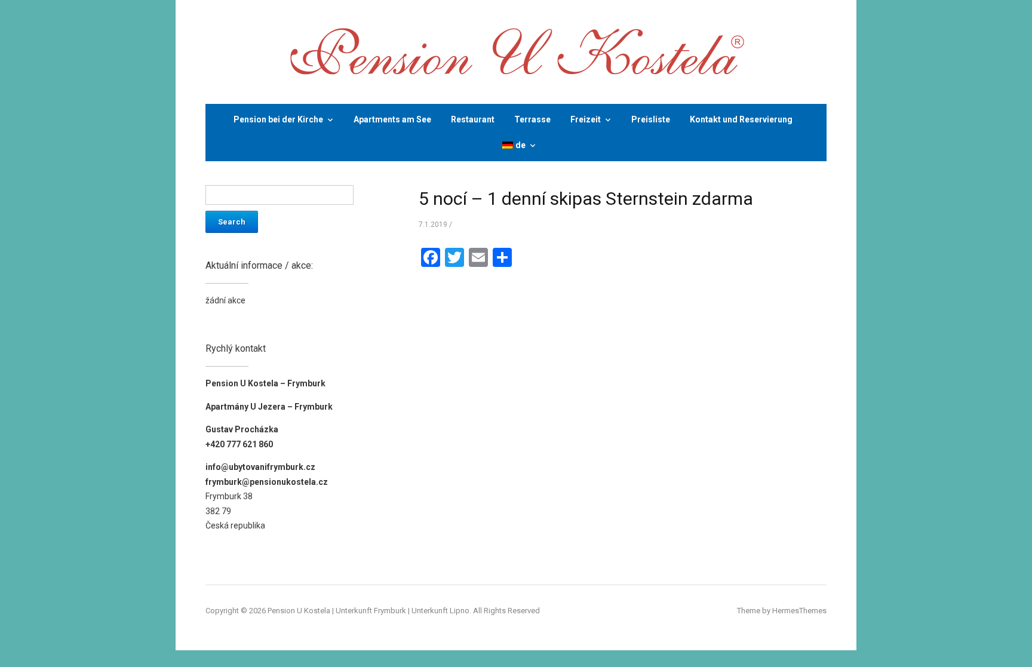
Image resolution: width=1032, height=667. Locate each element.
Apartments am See (392, 119)
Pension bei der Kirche (278, 119)
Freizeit (585, 119)
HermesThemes (799, 610)
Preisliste (650, 119)
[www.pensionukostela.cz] (516, 51)
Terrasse (532, 119)
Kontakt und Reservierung (741, 119)
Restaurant (472, 119)
